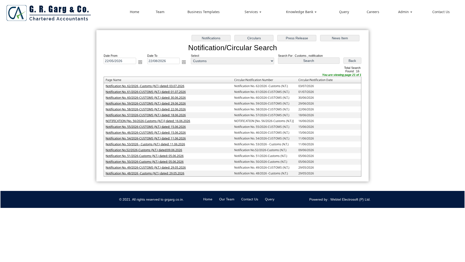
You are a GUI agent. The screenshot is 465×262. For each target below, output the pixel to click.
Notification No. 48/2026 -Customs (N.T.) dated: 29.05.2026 (145, 173)
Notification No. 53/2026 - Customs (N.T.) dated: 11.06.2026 (145, 144)
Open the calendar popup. (140, 62)
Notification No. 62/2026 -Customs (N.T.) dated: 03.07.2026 (145, 86)
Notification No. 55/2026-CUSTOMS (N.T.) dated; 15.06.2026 (146, 127)
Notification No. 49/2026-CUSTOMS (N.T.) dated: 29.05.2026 (146, 167)
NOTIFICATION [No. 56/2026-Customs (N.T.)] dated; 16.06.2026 (148, 121)
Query (344, 11)
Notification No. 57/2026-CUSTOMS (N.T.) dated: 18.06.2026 (146, 115)
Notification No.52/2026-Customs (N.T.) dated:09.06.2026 (144, 150)
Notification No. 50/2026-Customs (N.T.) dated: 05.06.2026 (145, 162)
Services (252, 11)
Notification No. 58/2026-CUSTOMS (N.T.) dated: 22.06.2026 (146, 109)
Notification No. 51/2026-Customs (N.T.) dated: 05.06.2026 (145, 156)
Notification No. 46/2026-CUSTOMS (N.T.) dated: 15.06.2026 (146, 133)
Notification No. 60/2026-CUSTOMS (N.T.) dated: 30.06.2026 (146, 98)
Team (160, 11)
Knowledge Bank (300, 11)
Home (134, 11)
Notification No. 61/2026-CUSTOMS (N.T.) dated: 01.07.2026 (146, 92)
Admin (404, 11)
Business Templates (203, 11)
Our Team (226, 199)
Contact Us (441, 11)
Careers (373, 11)
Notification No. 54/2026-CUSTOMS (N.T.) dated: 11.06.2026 (146, 138)
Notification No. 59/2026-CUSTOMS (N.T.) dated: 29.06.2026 (146, 103)
